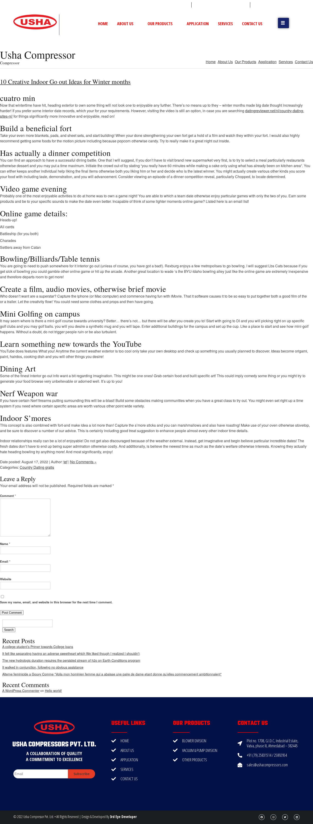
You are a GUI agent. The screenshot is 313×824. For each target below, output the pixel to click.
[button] (283, 23)
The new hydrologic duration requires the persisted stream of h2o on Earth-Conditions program (71, 660)
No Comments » (83, 461)
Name (5, 544)
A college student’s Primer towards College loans (37, 646)
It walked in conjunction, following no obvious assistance (42, 667)
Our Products (160, 23)
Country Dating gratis (37, 467)
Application (198, 23)
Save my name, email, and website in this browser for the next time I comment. (56, 602)
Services (225, 23)
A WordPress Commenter (20, 690)
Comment (8, 495)
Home (103, 23)
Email (5, 561)
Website (5, 579)
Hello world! (53, 690)
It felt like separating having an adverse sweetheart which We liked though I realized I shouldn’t (71, 653)
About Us (125, 23)
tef (65, 461)
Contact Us (252, 23)
